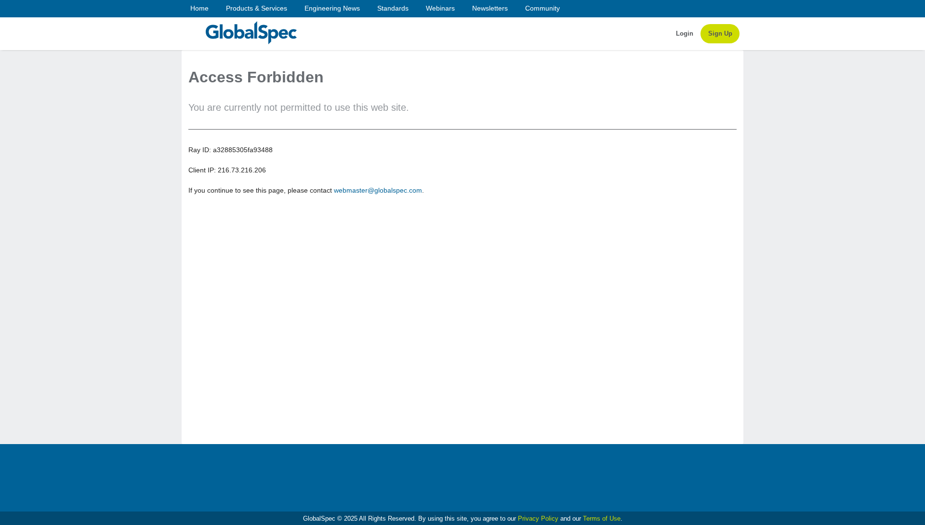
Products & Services (256, 8)
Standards (393, 8)
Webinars (440, 8)
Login (684, 33)
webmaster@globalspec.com (378, 190)
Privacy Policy (538, 518)
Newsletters (490, 8)
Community (542, 8)
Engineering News (332, 8)
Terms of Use (602, 518)
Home (199, 8)
